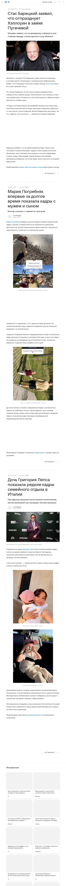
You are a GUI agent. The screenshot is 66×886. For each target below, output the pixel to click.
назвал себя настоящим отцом (31, 167)
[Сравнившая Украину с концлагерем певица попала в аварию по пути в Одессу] (47, 868)
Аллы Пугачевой (52, 84)
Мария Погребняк (13, 222)
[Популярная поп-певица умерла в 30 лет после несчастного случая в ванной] (19, 868)
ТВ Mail (26, 187)
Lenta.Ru (27, 9)
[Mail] (6, 2)
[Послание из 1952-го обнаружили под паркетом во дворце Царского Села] (19, 813)
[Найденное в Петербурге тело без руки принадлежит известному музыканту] (19, 840)
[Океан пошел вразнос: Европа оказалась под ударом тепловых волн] (47, 813)
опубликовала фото (34, 715)
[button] (33, 56)
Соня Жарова (17, 215)
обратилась (39, 453)
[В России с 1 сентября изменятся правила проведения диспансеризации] (47, 840)
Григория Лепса (28, 549)
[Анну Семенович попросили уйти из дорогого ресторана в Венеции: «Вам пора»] (19, 785)
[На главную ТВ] (8, 2)
